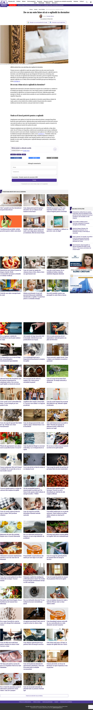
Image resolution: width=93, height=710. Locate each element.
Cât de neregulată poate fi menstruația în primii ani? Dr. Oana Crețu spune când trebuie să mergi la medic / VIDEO (34, 491)
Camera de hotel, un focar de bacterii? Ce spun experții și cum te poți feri (57, 665)
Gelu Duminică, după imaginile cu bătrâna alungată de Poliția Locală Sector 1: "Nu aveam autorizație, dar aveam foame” (82, 247)
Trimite (34, 180)
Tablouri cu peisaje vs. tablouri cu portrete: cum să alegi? (57, 230)
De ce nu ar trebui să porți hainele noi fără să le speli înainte (57, 446)
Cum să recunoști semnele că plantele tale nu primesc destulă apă (33, 688)
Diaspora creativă (48, 1)
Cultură (82, 1)
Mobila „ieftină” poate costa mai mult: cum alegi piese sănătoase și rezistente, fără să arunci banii (33, 231)
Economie (39, 1)
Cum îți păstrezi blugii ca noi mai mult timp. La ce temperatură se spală (34, 447)
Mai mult (55, 2)
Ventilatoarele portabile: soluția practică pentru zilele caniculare (10, 230)
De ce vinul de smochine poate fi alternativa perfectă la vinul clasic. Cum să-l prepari (10, 688)
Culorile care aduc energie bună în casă (10, 294)
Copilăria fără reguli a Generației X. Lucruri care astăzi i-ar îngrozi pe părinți (34, 403)
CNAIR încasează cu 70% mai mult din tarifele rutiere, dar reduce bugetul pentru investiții (57, 209)
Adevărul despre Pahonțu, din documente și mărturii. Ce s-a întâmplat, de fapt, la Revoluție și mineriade (40, 5)
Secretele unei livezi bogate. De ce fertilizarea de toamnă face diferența (11, 601)
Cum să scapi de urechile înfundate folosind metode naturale (31, 513)
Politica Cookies (36, 701)
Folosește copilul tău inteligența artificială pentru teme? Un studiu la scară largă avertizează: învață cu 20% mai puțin (34, 579)
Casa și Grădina (42, 9)
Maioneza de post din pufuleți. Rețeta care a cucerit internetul (10, 535)
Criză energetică (31, 1)
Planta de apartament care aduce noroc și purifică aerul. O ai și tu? (10, 446)
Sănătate (76, 1)
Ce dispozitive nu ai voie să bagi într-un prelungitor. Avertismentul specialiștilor (10, 359)
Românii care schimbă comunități (63, 1)
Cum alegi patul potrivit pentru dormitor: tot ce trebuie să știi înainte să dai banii (33, 209)
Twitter (35, 157)
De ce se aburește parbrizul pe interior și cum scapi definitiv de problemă (33, 536)
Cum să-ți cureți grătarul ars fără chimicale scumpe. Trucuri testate (10, 578)
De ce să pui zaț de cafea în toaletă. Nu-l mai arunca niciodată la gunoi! (32, 380)
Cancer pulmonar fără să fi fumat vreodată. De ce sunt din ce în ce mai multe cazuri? (11, 469)
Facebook (17, 157)
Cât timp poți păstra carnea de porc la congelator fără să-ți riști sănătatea (10, 665)
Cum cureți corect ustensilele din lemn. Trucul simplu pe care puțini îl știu (10, 403)
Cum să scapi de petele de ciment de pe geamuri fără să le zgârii (57, 578)
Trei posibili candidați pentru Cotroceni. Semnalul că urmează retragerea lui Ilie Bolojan (81, 223)
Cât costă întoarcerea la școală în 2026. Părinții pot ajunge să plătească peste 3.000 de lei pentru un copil (57, 425)
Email (53, 157)
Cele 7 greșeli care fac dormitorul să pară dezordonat (10, 209)
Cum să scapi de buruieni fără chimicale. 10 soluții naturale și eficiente (57, 380)
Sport (35, 2)
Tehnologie (41, 2)
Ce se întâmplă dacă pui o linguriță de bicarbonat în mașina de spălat (34, 359)
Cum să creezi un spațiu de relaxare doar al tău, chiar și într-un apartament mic (34, 272)
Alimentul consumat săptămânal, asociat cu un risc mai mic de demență (11, 557)
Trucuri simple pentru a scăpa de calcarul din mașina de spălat (10, 489)
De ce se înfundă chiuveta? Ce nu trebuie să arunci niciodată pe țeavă (34, 601)
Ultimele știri (11, 1)
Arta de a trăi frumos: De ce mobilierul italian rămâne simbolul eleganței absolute (55, 272)
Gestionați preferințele (47, 701)
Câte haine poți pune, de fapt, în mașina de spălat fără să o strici (57, 643)
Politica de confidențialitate (25, 701)
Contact (56, 701)
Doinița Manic (50, 16)
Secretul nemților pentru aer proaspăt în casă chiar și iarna (56, 294)
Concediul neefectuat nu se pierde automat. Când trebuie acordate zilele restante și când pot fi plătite (57, 514)
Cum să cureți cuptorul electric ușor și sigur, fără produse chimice (10, 513)
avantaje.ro (16, 81)
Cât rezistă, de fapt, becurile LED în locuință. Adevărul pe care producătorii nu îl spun (33, 337)
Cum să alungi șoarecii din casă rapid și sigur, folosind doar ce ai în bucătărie (33, 424)
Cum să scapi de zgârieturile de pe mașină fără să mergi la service (57, 557)
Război (24, 1)
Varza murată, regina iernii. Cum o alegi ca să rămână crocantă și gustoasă (57, 359)
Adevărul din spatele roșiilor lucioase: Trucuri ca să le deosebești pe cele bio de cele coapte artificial (56, 491)
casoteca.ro (41, 134)
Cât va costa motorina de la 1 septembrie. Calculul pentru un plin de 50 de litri (56, 337)
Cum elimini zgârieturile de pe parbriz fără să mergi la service (33, 643)
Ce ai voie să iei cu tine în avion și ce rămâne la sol (34, 468)
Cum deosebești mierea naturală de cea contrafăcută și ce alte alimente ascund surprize (57, 623)
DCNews (3, 4)
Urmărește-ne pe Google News (58, 22)
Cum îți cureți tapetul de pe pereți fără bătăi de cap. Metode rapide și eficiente (57, 403)
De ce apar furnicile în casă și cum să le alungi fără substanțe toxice (10, 623)
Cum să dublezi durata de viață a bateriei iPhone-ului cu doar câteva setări (57, 601)
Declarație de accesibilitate (66, 701)
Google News (26, 150)
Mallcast (48, 2)
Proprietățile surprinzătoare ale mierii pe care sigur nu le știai (33, 556)
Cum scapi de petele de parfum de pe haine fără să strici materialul (57, 468)
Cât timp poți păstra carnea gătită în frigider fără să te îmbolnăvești (57, 535)
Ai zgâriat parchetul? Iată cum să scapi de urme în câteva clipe (34, 622)
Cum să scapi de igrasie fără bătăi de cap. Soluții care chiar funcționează (11, 424)
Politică (18, 1)
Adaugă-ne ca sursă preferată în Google (38, 22)
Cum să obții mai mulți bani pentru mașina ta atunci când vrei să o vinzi (9, 644)
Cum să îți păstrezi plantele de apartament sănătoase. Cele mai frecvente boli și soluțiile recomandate (33, 666)
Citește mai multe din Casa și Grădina (34, 695)
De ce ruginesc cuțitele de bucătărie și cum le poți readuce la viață (10, 337)
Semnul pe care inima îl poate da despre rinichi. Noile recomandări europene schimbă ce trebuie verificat (10, 272)
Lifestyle (35, 9)
